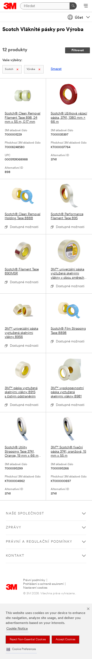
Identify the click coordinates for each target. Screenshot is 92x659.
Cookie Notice (17, 629)
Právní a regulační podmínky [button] (39, 542)
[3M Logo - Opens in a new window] (10, 5)
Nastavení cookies (35, 587)
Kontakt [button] (15, 556)
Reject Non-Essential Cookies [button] (28, 639)
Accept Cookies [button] (65, 639)
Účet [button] (79, 18)
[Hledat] (73, 5)
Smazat (56, 69)
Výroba (31, 69)
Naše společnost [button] (25, 513)
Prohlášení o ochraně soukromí (43, 584)
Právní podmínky (34, 580)
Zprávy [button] (13, 527)
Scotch (9, 69)
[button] (21, 649)
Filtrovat (77, 50)
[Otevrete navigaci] (86, 6)
